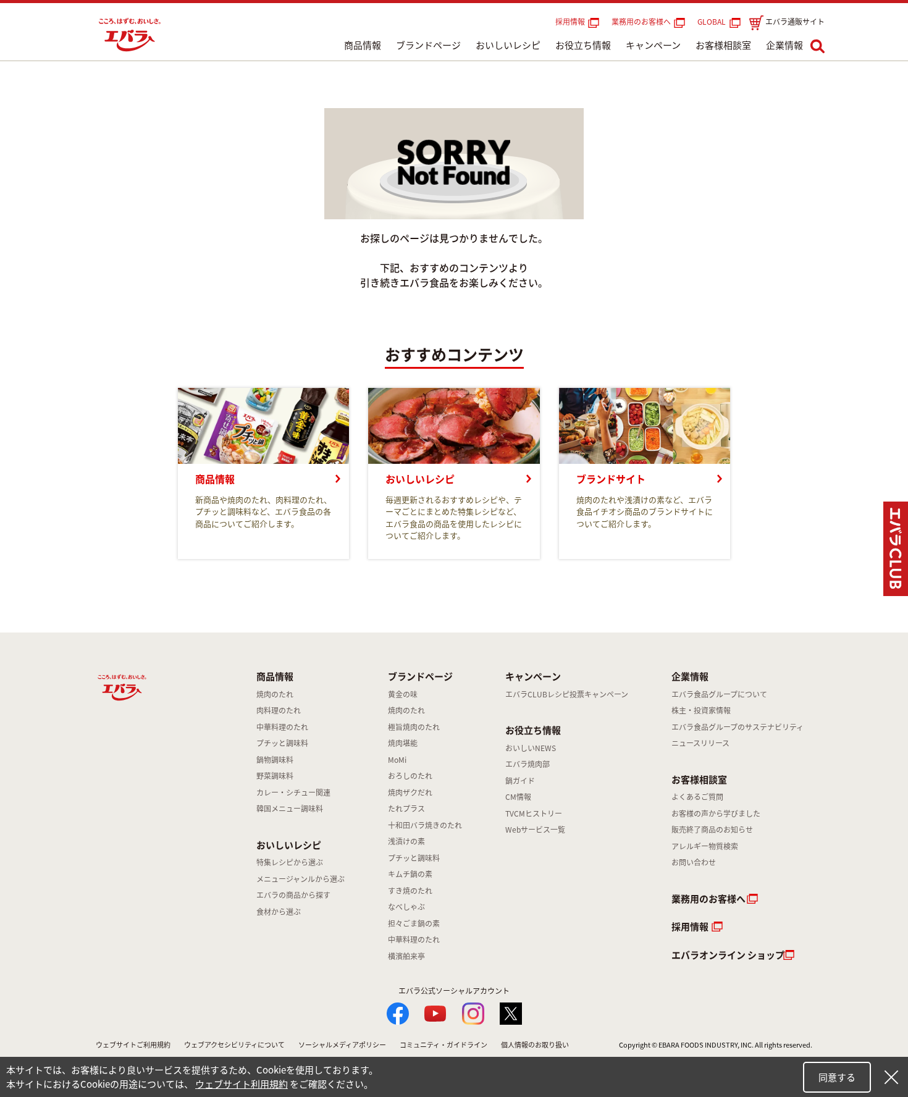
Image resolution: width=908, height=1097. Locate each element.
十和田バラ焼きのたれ (425, 825)
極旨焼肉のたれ (414, 727)
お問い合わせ (693, 862)
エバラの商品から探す (293, 895)
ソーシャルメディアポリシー (342, 1045)
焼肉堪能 (403, 743)
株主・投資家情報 (701, 710)
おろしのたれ (410, 775)
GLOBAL (713, 21)
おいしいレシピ (508, 45)
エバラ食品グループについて (719, 694)
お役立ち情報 (583, 45)
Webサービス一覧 (535, 829)
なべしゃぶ (406, 906)
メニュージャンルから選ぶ (300, 879)
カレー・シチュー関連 (293, 792)
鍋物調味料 (274, 759)
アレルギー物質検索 (704, 846)
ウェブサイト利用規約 (241, 1084)
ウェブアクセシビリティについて (234, 1045)
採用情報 (570, 21)
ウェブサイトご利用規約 (133, 1045)
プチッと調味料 (282, 743)
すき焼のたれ (410, 890)
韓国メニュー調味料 (289, 808)
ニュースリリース (700, 743)
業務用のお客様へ (641, 21)
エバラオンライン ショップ (727, 955)
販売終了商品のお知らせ (712, 829)
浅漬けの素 (406, 841)
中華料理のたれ (282, 727)
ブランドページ (428, 45)
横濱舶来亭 (406, 956)
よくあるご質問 (697, 796)
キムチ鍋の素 (410, 874)
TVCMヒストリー (533, 813)
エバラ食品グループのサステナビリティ (737, 727)
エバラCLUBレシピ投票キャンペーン (566, 694)
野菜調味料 (274, 775)
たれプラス (406, 808)
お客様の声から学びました (715, 813)
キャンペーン (653, 45)
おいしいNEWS (530, 748)
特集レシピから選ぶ (289, 862)
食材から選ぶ (278, 911)
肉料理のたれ (278, 710)
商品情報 (362, 45)
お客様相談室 (723, 45)
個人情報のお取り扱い (535, 1045)
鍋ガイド (520, 780)
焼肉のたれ (274, 694)
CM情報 (518, 796)
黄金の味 (403, 694)
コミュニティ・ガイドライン (443, 1045)
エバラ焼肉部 (527, 764)
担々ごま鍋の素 (414, 923)
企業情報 (784, 45)
